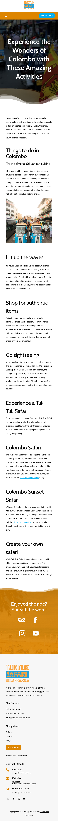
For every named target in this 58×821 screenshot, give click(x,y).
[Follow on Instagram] (22, 633)
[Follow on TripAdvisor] (22, 620)
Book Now (47, 15)
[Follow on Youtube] (36, 633)
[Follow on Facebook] (35, 620)
